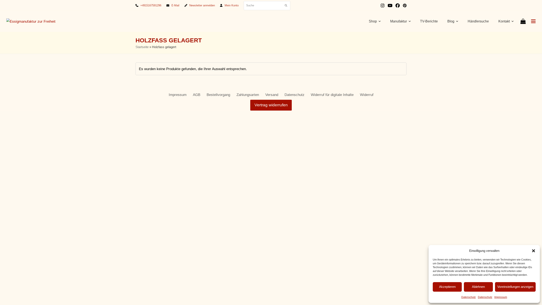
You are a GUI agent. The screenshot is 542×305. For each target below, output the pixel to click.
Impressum (500, 297)
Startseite (142, 47)
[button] (533, 251)
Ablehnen (478, 286)
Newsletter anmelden (202, 5)
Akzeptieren (447, 286)
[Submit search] (286, 5)
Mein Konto (232, 5)
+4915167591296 (150, 5)
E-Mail (175, 5)
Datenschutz (468, 297)
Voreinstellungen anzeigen (515, 286)
